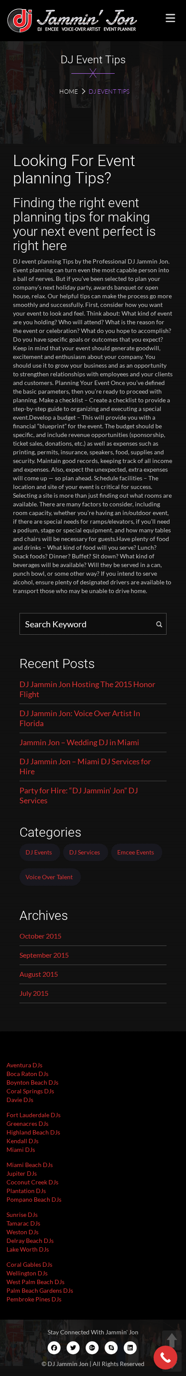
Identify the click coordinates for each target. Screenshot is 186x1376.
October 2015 (40, 936)
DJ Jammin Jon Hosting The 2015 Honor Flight (87, 689)
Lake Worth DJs (27, 1249)
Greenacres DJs (27, 1123)
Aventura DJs (24, 1065)
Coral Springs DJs (30, 1091)
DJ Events (39, 852)
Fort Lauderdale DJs (33, 1115)
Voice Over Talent (49, 876)
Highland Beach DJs (33, 1132)
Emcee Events (135, 852)
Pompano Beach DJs (33, 1199)
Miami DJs (20, 1149)
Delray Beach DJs (30, 1240)
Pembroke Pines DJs (33, 1299)
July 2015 (33, 993)
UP (172, 1340)
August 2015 (38, 974)
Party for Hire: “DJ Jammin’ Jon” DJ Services (78, 795)
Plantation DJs (26, 1191)
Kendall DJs (22, 1141)
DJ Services (84, 852)
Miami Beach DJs (29, 1165)
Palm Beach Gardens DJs (39, 1290)
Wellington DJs (27, 1273)
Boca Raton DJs (27, 1074)
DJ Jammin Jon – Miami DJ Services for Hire (85, 766)
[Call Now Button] (165, 1357)
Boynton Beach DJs (32, 1082)
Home (68, 91)
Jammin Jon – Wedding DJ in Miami (79, 742)
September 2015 (44, 955)
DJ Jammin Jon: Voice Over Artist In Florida (79, 718)
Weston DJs (22, 1232)
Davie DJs (19, 1100)
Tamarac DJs (23, 1223)
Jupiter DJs (21, 1173)
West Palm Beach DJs (35, 1282)
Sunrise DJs (22, 1214)
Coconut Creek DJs (32, 1182)
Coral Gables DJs (29, 1264)
